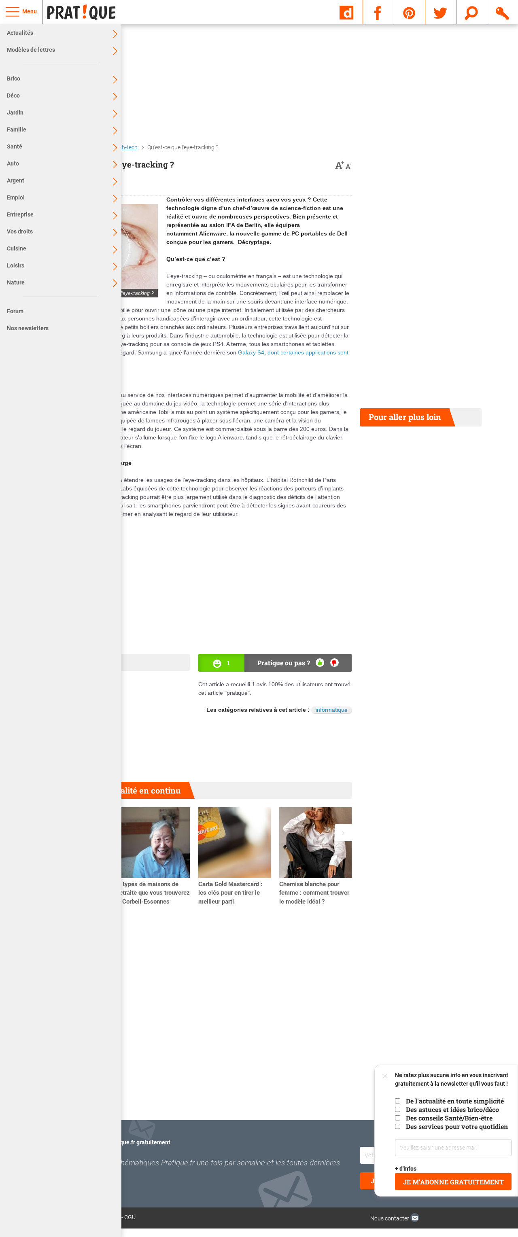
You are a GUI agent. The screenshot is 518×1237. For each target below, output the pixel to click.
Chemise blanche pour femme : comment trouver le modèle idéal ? (314, 893)
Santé (14, 146)
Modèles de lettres (31, 50)
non (334, 662)
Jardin (15, 112)
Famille (16, 129)
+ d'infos (406, 1168)
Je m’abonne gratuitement (453, 1182)
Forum (15, 311)
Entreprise (20, 214)
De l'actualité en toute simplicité (455, 1101)
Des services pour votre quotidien (457, 1126)
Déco (13, 95)
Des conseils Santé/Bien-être (449, 1118)
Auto (13, 163)
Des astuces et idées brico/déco (452, 1109)
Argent (15, 180)
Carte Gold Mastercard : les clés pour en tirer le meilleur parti (230, 893)
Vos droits (20, 231)
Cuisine (16, 248)
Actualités (20, 33)
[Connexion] (502, 11)
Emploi (16, 197)
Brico (13, 78)
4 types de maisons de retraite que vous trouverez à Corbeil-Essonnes (153, 893)
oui (320, 662)
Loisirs (15, 265)
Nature (16, 282)
